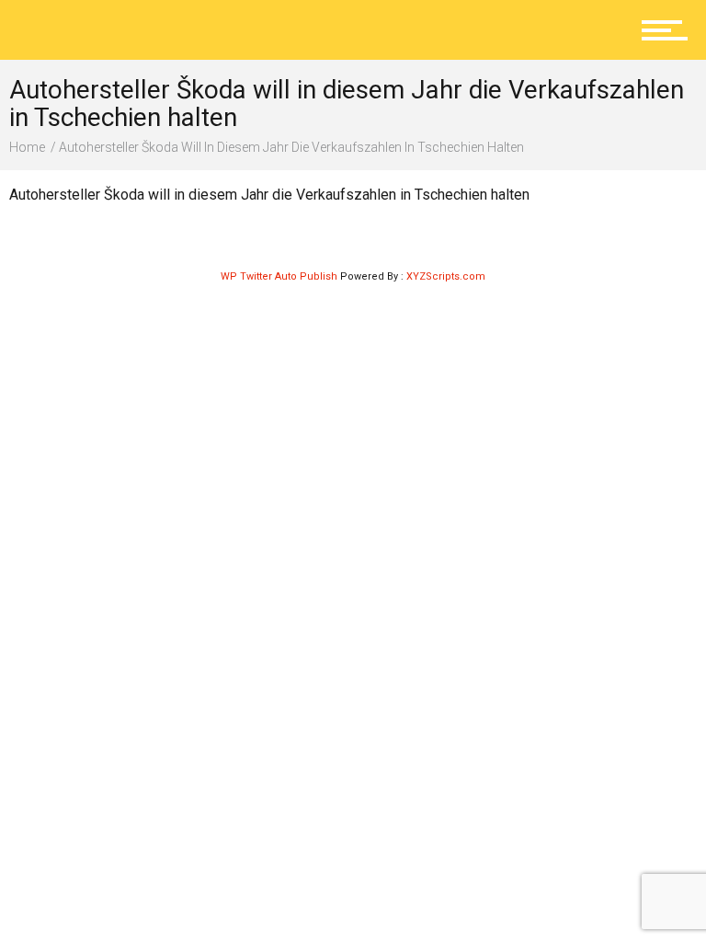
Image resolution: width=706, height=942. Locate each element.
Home (27, 147)
